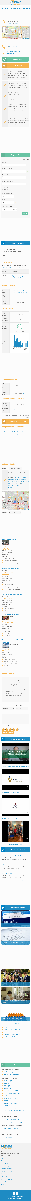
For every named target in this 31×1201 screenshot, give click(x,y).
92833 (16, 23)
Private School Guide (6, 1171)
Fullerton (9, 23)
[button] (15, 31)
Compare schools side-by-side (11, 1074)
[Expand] (3, 499)
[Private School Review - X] (14, 1193)
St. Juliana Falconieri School (11, 614)
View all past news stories (24, 880)
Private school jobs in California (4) (13, 1122)
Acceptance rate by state (10, 1140)
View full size (5, 42)
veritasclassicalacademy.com (14, 51)
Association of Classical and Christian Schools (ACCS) (20, 291)
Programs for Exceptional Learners (13, 1027)
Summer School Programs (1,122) (12, 1093)
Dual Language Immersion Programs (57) (14, 1096)
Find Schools (4, 1163)
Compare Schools (5, 1174)
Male (5, 190)
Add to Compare (8, 547)
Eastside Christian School (15, 479)
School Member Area (6, 1179)
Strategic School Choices (11, 1032)
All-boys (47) (7, 1086)
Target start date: (7, 206)
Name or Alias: (19, 705)
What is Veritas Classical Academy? (9, 818)
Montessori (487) (8, 1088)
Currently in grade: (7, 193)
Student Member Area (6, 1169)
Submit (25, 214)
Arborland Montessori (19, 477)
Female (10, 190)
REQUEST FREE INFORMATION (18, 421)
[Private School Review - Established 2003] (15, 2)
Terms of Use (11, 1199)
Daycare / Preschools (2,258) (11, 1091)
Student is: (5, 187)
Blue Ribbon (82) (8, 1081)
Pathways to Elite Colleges (12, 1037)
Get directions (13, 42)
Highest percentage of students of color (18, 277)
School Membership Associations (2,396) (14, 1111)
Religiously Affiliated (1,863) (11, 1108)
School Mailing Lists (6, 1182)
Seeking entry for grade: (9, 200)
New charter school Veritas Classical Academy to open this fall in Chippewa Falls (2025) (14, 855)
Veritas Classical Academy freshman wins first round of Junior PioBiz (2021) (15, 873)
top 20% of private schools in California (15, 266)
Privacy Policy (19, 1199)
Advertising (4, 1184)
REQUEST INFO (17, 59)
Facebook (16, 1193)
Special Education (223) (10, 1098)
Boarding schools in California (11, 1131)
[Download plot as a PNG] (27, 334)
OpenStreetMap (26, 38)
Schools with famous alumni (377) (12, 1113)
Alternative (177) (8, 1101)
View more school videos (15, 844)
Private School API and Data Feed (9, 1187)
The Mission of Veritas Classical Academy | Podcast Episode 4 (15, 766)
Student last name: (7, 181)
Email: (4, 162)
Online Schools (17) (8, 1106)
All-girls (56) (7, 1083)
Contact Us (4, 1177)
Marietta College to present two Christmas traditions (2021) (15, 864)
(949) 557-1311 (13, 47)
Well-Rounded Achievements (12, 1030)
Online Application (19, 410)
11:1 (23, 393)
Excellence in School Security (12, 1035)
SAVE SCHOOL (17, 65)
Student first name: (7, 175)
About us (3, 1161)
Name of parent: (7, 168)
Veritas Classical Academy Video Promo (10, 792)
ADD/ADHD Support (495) (10, 1103)
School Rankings (5, 1166)
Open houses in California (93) (11, 1120)
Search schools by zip (9, 1072)
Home (2, 1158)
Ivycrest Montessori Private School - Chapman (16, 485)
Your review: (4, 712)
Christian (19, 297)
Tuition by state (8, 1138)
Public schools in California (11, 1129)
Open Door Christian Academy (17, 480)
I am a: (3, 705)
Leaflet (20, 38)
